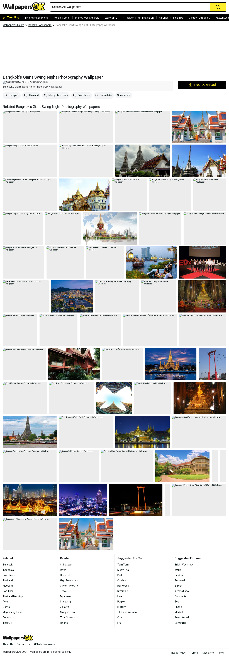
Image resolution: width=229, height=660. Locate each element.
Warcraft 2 (111, 17)
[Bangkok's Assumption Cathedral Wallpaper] (215, 466)
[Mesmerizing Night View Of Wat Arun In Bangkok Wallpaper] (150, 330)
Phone (178, 607)
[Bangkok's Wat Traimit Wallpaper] (167, 500)
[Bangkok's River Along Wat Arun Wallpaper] (30, 432)
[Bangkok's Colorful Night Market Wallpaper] (122, 364)
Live (119, 596)
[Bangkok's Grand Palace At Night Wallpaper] (30, 500)
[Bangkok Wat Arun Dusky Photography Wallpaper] (142, 161)
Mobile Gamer (62, 17)
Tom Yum (123, 564)
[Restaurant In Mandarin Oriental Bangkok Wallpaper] (151, 262)
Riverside (122, 591)
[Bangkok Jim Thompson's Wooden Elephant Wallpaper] (142, 127)
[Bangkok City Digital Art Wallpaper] (110, 228)
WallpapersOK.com (13, 25)
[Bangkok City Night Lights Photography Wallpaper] (202, 330)
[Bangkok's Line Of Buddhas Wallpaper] (79, 466)
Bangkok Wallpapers (40, 25)
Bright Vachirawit (184, 564)
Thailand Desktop (13, 596)
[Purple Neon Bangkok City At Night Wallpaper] (83, 500)
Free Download (205, 84)
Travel (63, 591)
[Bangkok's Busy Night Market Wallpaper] (158, 296)
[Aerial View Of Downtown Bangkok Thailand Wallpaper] (26, 296)
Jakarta (64, 607)
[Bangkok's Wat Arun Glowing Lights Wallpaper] (160, 228)
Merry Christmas (58, 95)
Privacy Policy (178, 652)
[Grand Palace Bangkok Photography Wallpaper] (25, 398)
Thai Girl (7, 622)
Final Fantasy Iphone (36, 17)
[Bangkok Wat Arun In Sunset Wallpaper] (63, 228)
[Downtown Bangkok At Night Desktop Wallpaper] (72, 296)
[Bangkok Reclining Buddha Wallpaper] (153, 398)
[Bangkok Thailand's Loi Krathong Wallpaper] (100, 330)
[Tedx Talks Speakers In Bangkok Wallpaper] (202, 262)
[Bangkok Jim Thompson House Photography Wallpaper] (74, 364)
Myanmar (65, 596)
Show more (123, 95)
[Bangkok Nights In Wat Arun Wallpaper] (58, 330)
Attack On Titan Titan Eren (138, 17)
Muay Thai (123, 570)
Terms (194, 652)
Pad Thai (8, 591)
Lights (6, 607)
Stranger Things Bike (171, 17)
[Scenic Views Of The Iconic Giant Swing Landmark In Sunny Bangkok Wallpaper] (212, 364)
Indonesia (8, 570)
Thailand (33, 95)
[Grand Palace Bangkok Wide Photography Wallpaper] (117, 296)
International (182, 591)
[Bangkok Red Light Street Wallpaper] (20, 330)
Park (120, 575)
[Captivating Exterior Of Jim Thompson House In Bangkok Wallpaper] (30, 194)
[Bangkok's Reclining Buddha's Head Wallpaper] (205, 228)
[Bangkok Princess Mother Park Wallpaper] (129, 194)
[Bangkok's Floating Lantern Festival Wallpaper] (24, 364)
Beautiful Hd (182, 617)
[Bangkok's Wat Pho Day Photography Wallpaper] (199, 161)
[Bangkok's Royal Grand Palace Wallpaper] (30, 161)
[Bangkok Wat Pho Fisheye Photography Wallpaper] (114, 398)
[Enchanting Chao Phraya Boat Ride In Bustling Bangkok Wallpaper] (86, 161)
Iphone (64, 622)
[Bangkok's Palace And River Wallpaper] (142, 432)
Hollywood (123, 585)
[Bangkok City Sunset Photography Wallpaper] (23, 228)
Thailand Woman (127, 612)
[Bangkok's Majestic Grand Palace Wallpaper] (65, 262)
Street (178, 585)
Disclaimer (209, 652)
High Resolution (69, 580)
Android (7, 617)
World (178, 570)
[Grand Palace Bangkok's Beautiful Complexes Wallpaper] (199, 127)
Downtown (83, 95)
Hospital (65, 575)
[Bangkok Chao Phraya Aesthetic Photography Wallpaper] (171, 364)
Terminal (180, 580)
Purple (121, 601)
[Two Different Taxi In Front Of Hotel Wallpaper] (105, 262)
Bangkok (13, 95)
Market (179, 612)
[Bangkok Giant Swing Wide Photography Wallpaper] (86, 432)
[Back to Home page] (25, 6)
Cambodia (180, 596)
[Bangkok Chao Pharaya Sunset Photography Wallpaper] (127, 466)
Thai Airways (67, 617)
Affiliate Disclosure (44, 644)
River (63, 570)
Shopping (65, 601)
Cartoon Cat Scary (199, 17)
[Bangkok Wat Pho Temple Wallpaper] (202, 296)
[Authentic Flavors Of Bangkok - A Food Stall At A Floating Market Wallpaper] (223, 466)
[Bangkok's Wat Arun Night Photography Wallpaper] (170, 194)
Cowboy (121, 580)
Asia (5, 601)
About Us (8, 644)
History (121, 607)
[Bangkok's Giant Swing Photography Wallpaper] (71, 398)
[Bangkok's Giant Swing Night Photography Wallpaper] (136, 500)
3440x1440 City (69, 585)
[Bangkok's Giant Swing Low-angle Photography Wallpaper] (199, 432)
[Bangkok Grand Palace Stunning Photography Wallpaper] (30, 466)
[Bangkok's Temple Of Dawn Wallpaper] (209, 194)
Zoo (177, 601)
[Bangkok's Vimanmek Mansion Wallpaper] (182, 466)
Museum (8, 585)
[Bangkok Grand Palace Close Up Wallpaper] (84, 194)
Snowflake (105, 95)
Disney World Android (87, 17)
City (119, 617)
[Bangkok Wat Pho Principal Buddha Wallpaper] (200, 398)
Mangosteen (67, 612)
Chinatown (66, 564)
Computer (180, 622)
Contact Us (23, 644)
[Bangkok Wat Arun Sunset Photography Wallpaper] (23, 262)
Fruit (120, 622)
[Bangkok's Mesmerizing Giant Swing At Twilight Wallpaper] (86, 127)
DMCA (222, 652)
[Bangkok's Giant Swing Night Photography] (30, 127)
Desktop (179, 575)
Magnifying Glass (12, 612)
